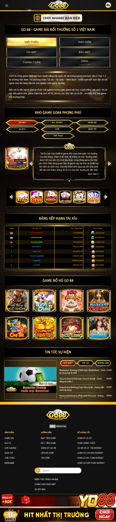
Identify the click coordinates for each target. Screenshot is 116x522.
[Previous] (31, 163)
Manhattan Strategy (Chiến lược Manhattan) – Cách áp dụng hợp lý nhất (82, 371)
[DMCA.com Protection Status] (58, 426)
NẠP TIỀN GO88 (48, 438)
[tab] (31, 42)
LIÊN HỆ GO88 (47, 453)
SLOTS (8, 443)
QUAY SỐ (9, 453)
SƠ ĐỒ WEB (40, 489)
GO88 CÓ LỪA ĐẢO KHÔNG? (90, 453)
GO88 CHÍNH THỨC (86, 443)
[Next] (109, 163)
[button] (6, 5)
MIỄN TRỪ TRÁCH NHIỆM (46, 479)
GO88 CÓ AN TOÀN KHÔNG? (90, 458)
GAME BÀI (9, 438)
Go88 (11, 76)
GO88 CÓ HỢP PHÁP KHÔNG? (91, 463)
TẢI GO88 (45, 458)
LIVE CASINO (10, 448)
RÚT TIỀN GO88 (48, 443)
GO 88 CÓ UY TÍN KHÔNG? (89, 448)
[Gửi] (37, 470)
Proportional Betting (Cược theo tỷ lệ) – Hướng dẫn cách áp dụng (81, 388)
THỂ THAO (10, 458)
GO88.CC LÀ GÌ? (84, 438)
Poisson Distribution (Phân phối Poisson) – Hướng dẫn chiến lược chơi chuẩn (81, 397)
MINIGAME (9, 463)
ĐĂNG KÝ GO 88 (48, 448)
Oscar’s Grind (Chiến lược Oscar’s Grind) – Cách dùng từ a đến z (80, 380)
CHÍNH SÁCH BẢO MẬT (45, 484)
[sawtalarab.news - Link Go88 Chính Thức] (58, 5)
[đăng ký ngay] (58, 17)
